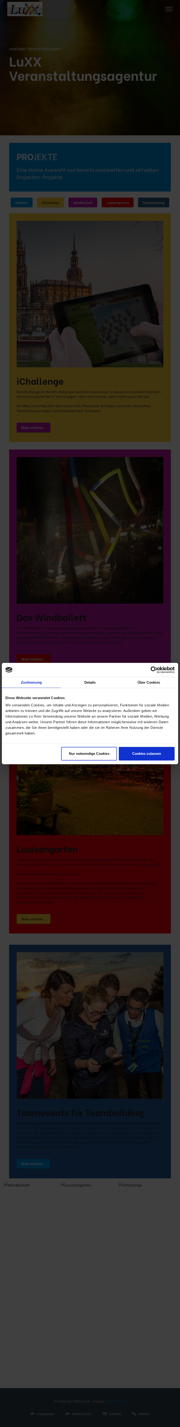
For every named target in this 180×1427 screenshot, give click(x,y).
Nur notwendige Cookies (89, 754)
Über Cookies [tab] (149, 682)
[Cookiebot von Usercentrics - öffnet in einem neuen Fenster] (154, 669)
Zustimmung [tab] (31, 682)
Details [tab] (90, 682)
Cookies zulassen (146, 754)
